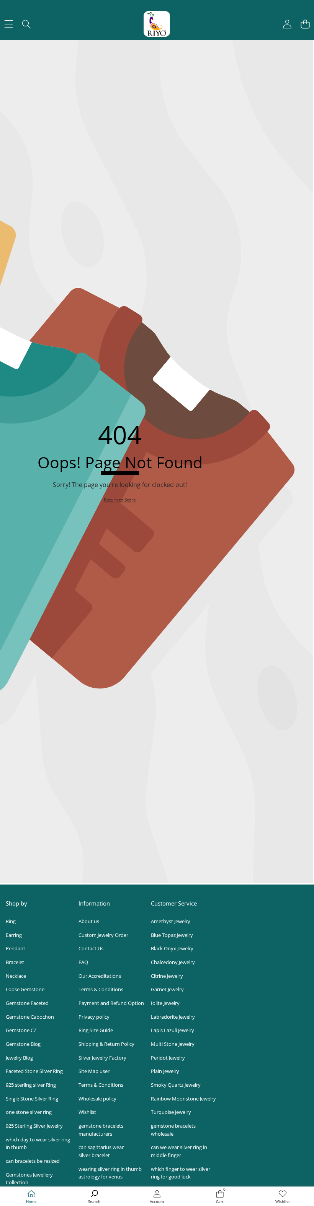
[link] (282, 1197)
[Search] (26, 23)
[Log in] (287, 23)
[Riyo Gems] (157, 24)
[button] (305, 23)
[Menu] (8, 23)
